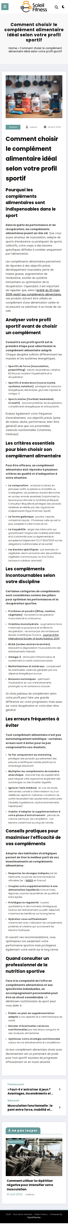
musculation (25, 1141)
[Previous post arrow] (59, 1089)
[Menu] (4, 6)
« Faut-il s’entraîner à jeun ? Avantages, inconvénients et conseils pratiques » (29, 1091)
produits (13, 127)
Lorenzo (33, 127)
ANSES (29, 880)
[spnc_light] (63, 7)
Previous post (16, 1084)
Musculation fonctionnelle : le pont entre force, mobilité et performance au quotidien (30, 1108)
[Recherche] (56, 7)
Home (13, 48)
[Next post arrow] (59, 1107)
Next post (13, 1100)
